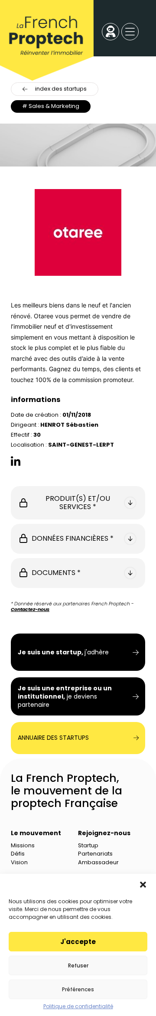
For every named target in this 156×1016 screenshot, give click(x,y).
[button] (143, 884)
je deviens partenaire (65, 696)
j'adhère (63, 652)
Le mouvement (36, 833)
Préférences (78, 989)
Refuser (78, 965)
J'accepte (78, 941)
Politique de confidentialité (78, 1006)
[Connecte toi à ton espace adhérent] (111, 32)
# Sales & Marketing (50, 106)
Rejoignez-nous (104, 833)
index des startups (61, 89)
